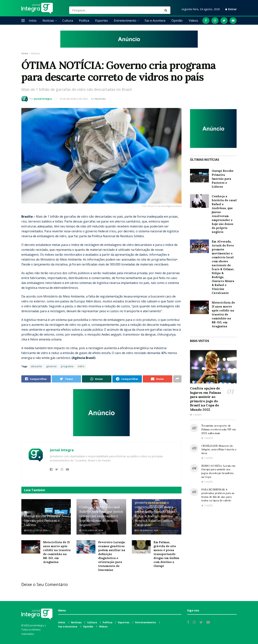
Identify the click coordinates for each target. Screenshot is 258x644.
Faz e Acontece (155, 20)
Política (84, 20)
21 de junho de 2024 (147, 530)
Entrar (232, 9)
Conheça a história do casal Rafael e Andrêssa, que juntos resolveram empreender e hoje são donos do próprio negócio (101, 516)
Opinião (177, 20)
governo (51, 366)
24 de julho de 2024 (36, 530)
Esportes (101, 20)
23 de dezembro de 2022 (74, 98)
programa (67, 366)
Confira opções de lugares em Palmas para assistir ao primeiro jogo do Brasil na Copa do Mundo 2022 (205, 399)
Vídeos (193, 20)
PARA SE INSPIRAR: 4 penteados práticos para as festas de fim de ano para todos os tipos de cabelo (217, 495)
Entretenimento (125, 20)
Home (24, 53)
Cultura (67, 20)
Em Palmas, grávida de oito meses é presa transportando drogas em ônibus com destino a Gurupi (166, 554)
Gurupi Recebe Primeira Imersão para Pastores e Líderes (42, 520)
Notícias (48, 20)
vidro (81, 366)
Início (32, 20)
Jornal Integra (43, 98)
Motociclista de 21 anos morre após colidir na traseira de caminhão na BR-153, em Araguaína (223, 314)
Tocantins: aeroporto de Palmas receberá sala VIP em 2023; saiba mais (218, 429)
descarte (36, 366)
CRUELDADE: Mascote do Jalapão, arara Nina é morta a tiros (218, 449)
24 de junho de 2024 (92, 530)
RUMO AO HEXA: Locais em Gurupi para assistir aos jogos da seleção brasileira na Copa (218, 471)
